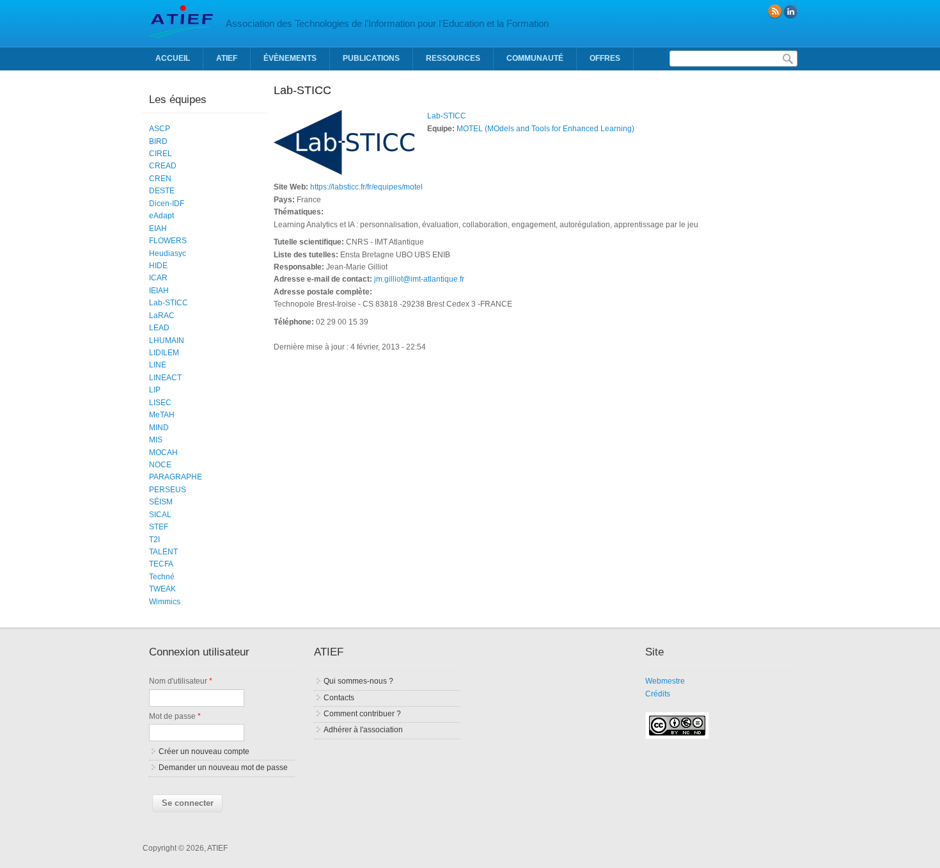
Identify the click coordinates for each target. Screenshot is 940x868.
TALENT (163, 551)
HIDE (158, 265)
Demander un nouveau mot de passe (223, 767)
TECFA (161, 563)
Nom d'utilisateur (180, 681)
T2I (154, 539)
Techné (162, 576)
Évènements (290, 58)
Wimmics (164, 601)
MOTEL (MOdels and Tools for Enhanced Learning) (545, 128)
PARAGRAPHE (175, 476)
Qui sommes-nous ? (358, 681)
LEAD (159, 327)
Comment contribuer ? (362, 713)
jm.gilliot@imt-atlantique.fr (419, 279)
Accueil (172, 58)
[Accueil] (181, 35)
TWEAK (162, 588)
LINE (157, 364)
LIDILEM (164, 352)
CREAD (162, 165)
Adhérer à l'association (363, 729)
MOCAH (163, 452)
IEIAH (159, 290)
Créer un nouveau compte (204, 751)
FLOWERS (168, 240)
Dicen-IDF (166, 203)
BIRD (158, 141)
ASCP (159, 128)
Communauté (534, 58)
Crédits (657, 693)
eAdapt (161, 215)
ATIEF (226, 58)
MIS (155, 439)
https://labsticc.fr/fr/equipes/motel (366, 186)
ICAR (158, 277)
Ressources (453, 58)
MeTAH (162, 414)
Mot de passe (175, 716)
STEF (158, 526)
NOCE (160, 464)
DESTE (162, 190)
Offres (605, 58)
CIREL (160, 153)
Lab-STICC (446, 115)
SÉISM (161, 501)
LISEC (160, 402)
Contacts (339, 697)
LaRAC (162, 315)
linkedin (790, 11)
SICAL (160, 514)
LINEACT (165, 377)
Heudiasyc (167, 253)
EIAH (158, 228)
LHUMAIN (166, 340)
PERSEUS (167, 489)
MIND (159, 427)
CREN (160, 178)
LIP (155, 389)
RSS (774, 11)
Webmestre (665, 681)
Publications (371, 58)
